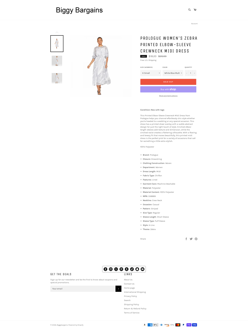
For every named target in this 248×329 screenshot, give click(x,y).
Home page (129, 288)
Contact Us (129, 284)
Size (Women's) (146, 67)
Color (164, 67)
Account (194, 24)
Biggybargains (62, 325)
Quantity (188, 67)
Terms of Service (131, 312)
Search (127, 300)
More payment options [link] (168, 96)
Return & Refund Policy (135, 308)
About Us (128, 279)
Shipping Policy (131, 304)
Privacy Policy (130, 296)
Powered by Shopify (75, 325)
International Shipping (135, 292)
